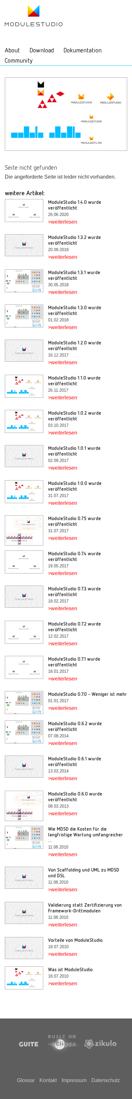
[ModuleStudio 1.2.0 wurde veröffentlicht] (26, 351)
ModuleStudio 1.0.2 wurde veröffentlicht (74, 415)
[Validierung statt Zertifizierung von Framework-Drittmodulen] (26, 913)
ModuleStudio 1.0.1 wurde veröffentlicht (74, 451)
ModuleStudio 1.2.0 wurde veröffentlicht (74, 345)
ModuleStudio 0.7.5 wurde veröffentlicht (74, 521)
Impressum (74, 1080)
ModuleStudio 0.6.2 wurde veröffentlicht (75, 726)
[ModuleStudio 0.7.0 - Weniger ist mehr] (26, 702)
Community (18, 60)
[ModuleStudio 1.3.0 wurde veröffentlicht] (26, 316)
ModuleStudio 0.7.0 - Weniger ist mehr (87, 694)
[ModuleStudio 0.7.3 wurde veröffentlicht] (26, 597)
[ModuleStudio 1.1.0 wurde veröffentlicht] (26, 386)
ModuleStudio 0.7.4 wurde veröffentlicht (74, 556)
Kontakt (48, 1080)
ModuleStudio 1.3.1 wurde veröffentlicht (74, 275)
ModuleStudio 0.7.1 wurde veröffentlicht (74, 661)
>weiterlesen (62, 222)
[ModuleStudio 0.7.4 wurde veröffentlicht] (26, 562)
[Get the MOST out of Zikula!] (33, 15)
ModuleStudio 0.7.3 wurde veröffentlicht (74, 591)
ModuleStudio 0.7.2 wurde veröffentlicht (74, 626)
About (12, 50)
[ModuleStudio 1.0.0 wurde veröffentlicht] (26, 491)
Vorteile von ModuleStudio (75, 940)
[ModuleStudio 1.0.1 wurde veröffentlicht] (26, 456)
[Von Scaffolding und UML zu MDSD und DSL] (26, 878)
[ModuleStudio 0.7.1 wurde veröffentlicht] (26, 667)
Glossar (26, 1080)
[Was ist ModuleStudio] (26, 978)
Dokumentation (82, 50)
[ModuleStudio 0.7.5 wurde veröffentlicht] (26, 530)
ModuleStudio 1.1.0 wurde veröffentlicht (74, 380)
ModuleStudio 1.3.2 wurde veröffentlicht (74, 240)
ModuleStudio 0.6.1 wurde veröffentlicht (74, 761)
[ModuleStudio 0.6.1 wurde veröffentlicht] (26, 767)
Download (41, 50)
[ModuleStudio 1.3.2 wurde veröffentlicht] (26, 245)
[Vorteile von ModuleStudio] (26, 948)
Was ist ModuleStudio (70, 969)
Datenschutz (105, 1080)
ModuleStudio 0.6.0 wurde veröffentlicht (75, 796)
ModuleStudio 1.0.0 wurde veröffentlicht (75, 486)
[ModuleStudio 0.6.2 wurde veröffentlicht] (26, 732)
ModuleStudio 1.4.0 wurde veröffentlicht (74, 205)
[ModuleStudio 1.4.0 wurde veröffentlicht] (26, 210)
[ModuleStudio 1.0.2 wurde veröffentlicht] (26, 421)
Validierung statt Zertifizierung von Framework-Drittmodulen (85, 907)
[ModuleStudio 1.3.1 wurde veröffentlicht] (26, 281)
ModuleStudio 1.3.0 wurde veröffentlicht (74, 310)
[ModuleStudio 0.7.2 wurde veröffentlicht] (26, 632)
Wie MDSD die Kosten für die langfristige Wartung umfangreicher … (85, 834)
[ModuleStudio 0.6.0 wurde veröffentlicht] (26, 806)
